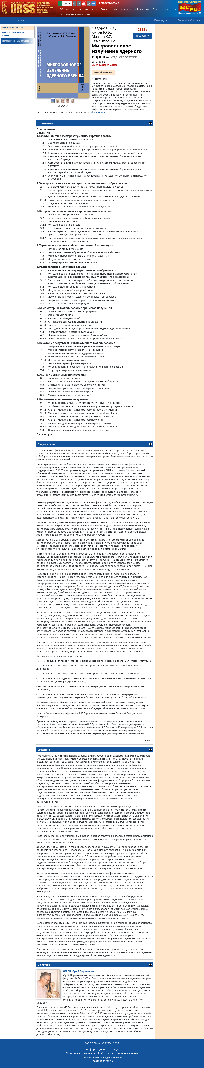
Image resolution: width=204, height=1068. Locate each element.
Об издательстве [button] (70, 9)
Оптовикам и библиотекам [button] (76, 14)
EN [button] (78, 3)
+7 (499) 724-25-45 (108, 3)
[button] (84, 3)
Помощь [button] (159, 20)
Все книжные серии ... (17, 40)
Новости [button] (126, 9)
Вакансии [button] (142, 9)
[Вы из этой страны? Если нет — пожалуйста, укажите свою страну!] (60, 3)
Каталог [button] (17, 20)
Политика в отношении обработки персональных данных (102, 1053)
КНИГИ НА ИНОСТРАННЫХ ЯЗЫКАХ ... (13, 33)
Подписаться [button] (108, 9)
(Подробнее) (98, 112)
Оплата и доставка (102, 1061)
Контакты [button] (91, 9)
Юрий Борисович (78, 971)
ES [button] (74, 3)
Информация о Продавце (102, 1049)
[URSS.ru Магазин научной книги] (28, 7)
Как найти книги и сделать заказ (102, 1057)
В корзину (142, 35)
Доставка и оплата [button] (164, 9)
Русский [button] (67, 3)
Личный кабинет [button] (187, 20)
